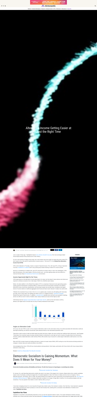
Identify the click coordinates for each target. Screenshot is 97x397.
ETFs (54, 8)
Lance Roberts (22, 363)
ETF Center (17, 250)
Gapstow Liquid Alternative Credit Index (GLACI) (34, 299)
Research (43, 8)
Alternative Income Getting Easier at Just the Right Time (34, 250)
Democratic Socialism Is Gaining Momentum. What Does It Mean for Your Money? (38, 363)
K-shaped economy (47, 396)
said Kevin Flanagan (58, 293)
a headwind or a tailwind (23, 267)
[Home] (48, 5)
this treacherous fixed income (32, 273)
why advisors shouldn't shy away (44, 254)
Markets (29, 8)
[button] (52, 250)
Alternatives (64, 8)
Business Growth (49, 8)
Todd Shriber (22, 250)
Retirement (58, 8)
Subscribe (69, 8)
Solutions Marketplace (36, 8)
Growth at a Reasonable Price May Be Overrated (28, 350)
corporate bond (39, 295)
